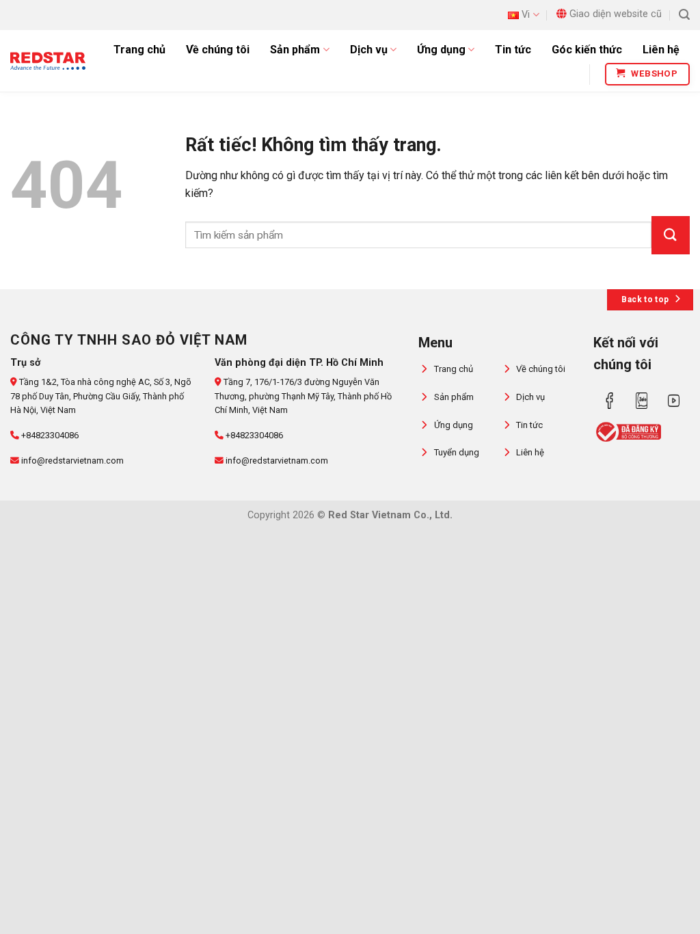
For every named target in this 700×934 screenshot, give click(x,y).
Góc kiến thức (587, 49)
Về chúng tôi (218, 49)
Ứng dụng (441, 49)
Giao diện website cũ (615, 14)
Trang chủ (139, 49)
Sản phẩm (295, 49)
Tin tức (513, 49)
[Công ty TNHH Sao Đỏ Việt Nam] (47, 60)
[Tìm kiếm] (684, 15)
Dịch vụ (369, 49)
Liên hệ (661, 49)
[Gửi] (670, 235)
